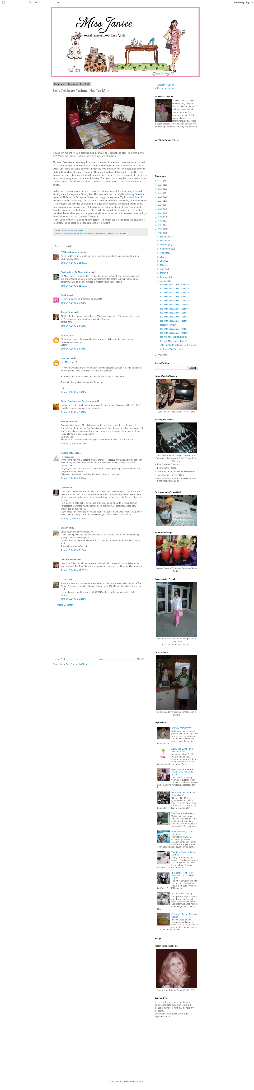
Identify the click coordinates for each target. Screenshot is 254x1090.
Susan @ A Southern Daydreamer (77, 401)
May (162, 265)
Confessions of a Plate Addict (75, 272)
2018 (160, 197)
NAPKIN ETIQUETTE (181, 728)
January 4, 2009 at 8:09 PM (73, 412)
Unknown (65, 358)
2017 (160, 201)
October (164, 244)
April (162, 269)
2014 (160, 213)
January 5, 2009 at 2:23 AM (73, 518)
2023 (160, 185)
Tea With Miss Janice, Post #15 (174, 284)
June (162, 261)
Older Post (142, 659)
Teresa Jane (67, 312)
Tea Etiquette (120, 233)
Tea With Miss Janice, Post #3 (174, 333)
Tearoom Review (168, 325)
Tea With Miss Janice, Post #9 (174, 304)
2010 (160, 229)
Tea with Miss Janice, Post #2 (173, 337)
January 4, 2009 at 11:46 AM (74, 286)
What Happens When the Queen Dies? (183, 794)
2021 (160, 193)
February (164, 277)
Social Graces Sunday (181, 893)
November (165, 241)
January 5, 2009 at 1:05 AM (73, 478)
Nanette (65, 335)
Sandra (64, 295)
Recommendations (166, 88)
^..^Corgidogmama (70, 252)
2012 (160, 221)
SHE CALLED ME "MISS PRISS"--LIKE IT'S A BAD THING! (183, 875)
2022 (160, 189)
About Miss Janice (165, 85)
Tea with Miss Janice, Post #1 (173, 341)
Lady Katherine (68, 559)
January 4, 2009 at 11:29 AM (74, 263)
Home (101, 659)
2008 (160, 355)
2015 (160, 209)
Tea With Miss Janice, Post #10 (174, 301)
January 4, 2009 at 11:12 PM (74, 443)
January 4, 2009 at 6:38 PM (73, 392)
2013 (160, 217)
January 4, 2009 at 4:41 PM (73, 326)
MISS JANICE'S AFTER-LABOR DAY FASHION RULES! (182, 772)
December (165, 237)
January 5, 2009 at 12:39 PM (74, 570)
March (163, 273)
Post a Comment (65, 605)
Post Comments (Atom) (76, 664)
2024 (160, 181)
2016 (160, 205)
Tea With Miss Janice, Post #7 (174, 313)
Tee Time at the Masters (182, 813)
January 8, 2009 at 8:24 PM (73, 599)
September (165, 249)
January (164, 281)
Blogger (139, 1082)
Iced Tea (64, 233)
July (162, 257)
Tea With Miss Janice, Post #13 (174, 288)
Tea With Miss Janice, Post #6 (174, 317)
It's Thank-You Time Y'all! (171, 349)
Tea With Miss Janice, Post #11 (174, 296)
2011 (160, 225)
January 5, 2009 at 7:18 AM (73, 550)
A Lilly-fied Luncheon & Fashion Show (182, 750)
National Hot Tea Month (104, 233)
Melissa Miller (67, 453)
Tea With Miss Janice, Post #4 (174, 329)
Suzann (64, 528)
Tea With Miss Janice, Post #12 (174, 292)
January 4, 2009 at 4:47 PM (73, 349)
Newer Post (59, 659)
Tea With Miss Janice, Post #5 (174, 321)
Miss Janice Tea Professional (81, 233)
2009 (160, 233)
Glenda (64, 487)
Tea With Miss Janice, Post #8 (174, 309)
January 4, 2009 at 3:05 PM (73, 303)
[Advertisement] (100, 632)
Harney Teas (133, 194)
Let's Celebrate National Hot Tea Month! (178, 345)
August (163, 253)
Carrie (64, 579)
